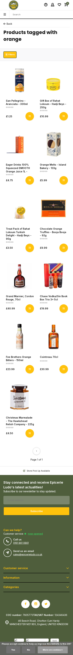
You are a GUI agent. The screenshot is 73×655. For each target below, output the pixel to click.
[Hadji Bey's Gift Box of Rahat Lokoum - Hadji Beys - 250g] (53, 80)
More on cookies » (53, 650)
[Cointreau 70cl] (53, 336)
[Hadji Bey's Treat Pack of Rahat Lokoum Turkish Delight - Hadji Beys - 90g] (19, 208)
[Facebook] (25, 604)
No (28, 650)
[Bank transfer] (54, 641)
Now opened (35, 533)
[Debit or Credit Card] (37, 641)
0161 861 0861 (21, 542)
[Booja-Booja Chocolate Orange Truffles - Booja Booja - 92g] (53, 208)
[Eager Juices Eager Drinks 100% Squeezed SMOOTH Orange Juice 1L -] (19, 144)
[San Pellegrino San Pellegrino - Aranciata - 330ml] (19, 80)
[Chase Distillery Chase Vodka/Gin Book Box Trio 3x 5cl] (53, 276)
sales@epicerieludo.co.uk (27, 554)
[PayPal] (19, 641)
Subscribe (36, 511)
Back (9, 23)
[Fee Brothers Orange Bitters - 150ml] (19, 336)
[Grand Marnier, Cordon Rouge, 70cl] (19, 276)
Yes (13, 650)
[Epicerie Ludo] (13, 5)
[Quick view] (29, 116)
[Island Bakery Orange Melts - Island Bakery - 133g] (53, 144)
